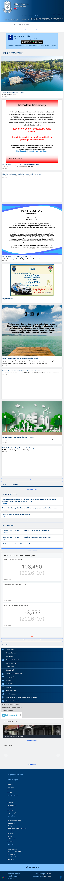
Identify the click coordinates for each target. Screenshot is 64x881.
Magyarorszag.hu (12, 813)
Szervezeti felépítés (11, 663)
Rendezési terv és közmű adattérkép (17, 828)
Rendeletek (11, 784)
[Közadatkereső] (32, 715)
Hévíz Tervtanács (11, 690)
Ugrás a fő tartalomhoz (57, 14)
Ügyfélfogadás (10, 670)
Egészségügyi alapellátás (14, 820)
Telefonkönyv (10, 666)
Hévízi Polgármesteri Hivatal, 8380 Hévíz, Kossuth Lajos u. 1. (46, 18)
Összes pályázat (32, 550)
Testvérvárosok (12, 838)
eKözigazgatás (10, 677)
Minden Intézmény (32, 740)
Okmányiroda (11, 825)
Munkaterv (10, 792)
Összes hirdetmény (32, 520)
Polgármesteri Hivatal (12, 660)
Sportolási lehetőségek (14, 856)
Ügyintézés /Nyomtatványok (14, 673)
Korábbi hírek (32, 480)
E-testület (10, 800)
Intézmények (11, 831)
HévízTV (8, 687)
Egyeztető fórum (12, 805)
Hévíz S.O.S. (11, 859)
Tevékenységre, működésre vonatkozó (12, 707)
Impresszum (11, 878)
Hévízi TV (10, 836)
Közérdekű (9, 680)
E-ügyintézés (11, 807)
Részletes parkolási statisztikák (32, 640)
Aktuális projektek (11, 694)
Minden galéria (32, 764)
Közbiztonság (11, 854)
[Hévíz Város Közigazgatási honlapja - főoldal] (7, 7)
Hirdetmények (11, 823)
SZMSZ (10, 789)
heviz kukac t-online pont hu (55, 20)
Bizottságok (9, 656)
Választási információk (12, 701)
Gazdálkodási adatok (7, 710)
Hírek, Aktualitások (12, 849)
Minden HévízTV (32, 489)
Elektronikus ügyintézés (32, 29)
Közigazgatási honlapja (21, 5)
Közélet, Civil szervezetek (14, 851)
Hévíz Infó (9, 683)
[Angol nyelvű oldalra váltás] (17, 8)
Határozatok (11, 787)
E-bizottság (10, 802)
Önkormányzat (10, 649)
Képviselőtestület (11, 653)
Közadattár (10, 810)
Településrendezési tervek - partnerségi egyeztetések (21, 697)
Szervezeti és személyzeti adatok (10, 704)
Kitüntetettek (11, 841)
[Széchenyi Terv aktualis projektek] (11, 872)
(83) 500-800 (25, 20)
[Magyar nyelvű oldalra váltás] (15, 8)
